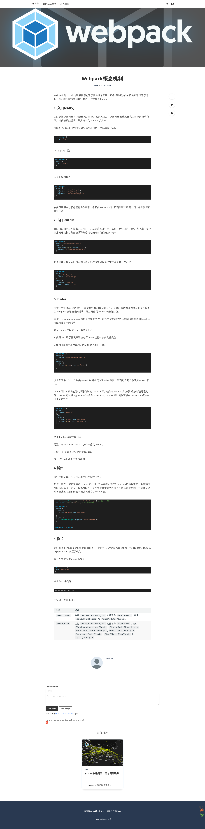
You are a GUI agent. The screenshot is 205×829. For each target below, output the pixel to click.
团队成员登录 (49, 3)
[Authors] (87, 744)
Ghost (118, 811)
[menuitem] (35, 3)
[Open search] (167, 3)
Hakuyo (110, 658)
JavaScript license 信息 (102, 819)
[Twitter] (172, 105)
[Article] (102, 752)
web (96, 85)
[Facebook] (172, 113)
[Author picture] (97, 663)
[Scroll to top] (172, 96)
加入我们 (64, 3)
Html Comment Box (64, 713)
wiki (86, 770)
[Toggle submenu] (74, 3)
